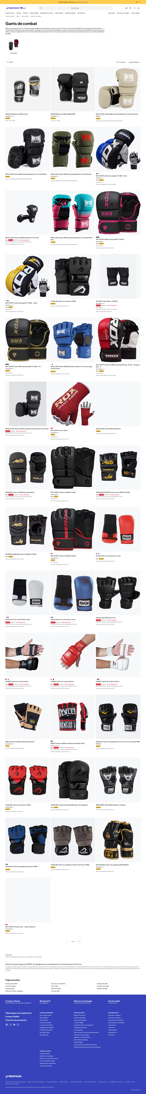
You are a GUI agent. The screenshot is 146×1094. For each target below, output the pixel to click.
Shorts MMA (54, 986)
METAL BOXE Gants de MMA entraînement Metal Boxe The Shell (26, 429)
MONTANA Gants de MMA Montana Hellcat (19, 492)
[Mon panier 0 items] (139, 8)
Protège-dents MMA (103, 986)
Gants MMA (13, 53)
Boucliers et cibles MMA (58, 983)
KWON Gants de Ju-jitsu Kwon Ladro (108, 556)
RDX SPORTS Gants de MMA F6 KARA (63, 492)
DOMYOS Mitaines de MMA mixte (16, 114)
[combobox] (135, 62)
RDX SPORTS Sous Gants (59, 430)
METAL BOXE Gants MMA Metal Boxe (108, 429)
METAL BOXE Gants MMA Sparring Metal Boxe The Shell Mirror (26, 174)
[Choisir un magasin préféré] (126, 8)
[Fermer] (139, 2)
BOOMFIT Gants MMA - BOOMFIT (107, 301)
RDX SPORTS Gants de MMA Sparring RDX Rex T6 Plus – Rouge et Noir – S (118, 366)
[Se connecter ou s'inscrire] (134, 8)
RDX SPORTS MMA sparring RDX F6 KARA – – (111, 239)
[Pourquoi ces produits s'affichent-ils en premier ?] (117, 62)
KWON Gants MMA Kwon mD (105, 618)
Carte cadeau (135, 13)
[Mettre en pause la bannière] (136, 2)
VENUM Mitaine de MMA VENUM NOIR (63, 114)
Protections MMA (10, 986)
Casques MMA (55, 991)
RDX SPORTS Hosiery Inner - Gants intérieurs (20, 927)
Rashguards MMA (102, 983)
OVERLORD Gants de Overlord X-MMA (63, 301)
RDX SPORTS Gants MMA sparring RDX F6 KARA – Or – (23, 366)
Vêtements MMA (56, 988)
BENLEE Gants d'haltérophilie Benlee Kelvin (19, 742)
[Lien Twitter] (10, 1024)
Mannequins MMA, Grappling (14, 991)
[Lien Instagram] (18, 1024)
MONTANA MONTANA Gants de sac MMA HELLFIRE (113, 492)
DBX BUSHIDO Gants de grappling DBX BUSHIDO (112, 865)
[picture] (27, 89)
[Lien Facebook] (6, 1024)
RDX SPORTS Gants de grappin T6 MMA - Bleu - (112, 176)
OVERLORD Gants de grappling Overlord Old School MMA (70, 865)
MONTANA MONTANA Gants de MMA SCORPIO (20, 554)
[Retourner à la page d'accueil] (16, 8)
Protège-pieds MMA (11, 983)
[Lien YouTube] (14, 1024)
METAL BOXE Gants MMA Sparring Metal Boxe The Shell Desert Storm (117, 115)
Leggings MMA (9, 988)
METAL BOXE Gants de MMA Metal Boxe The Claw (22, 238)
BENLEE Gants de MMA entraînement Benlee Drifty (68, 743)
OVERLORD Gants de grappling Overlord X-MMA (21, 866)
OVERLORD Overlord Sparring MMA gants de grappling (69, 805)
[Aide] (130, 8)
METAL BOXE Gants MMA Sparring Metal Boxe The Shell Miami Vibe (72, 239)
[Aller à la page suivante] (79, 941)
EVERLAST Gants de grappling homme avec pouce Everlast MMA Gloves (118, 743)
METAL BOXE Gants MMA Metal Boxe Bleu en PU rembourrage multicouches (72, 367)
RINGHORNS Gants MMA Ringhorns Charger (110, 805)
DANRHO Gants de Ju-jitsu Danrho (17, 681)
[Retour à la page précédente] (67, 941)
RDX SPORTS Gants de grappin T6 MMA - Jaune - (21, 303)
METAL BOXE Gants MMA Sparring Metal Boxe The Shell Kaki (71, 174)
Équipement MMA (102, 988)
